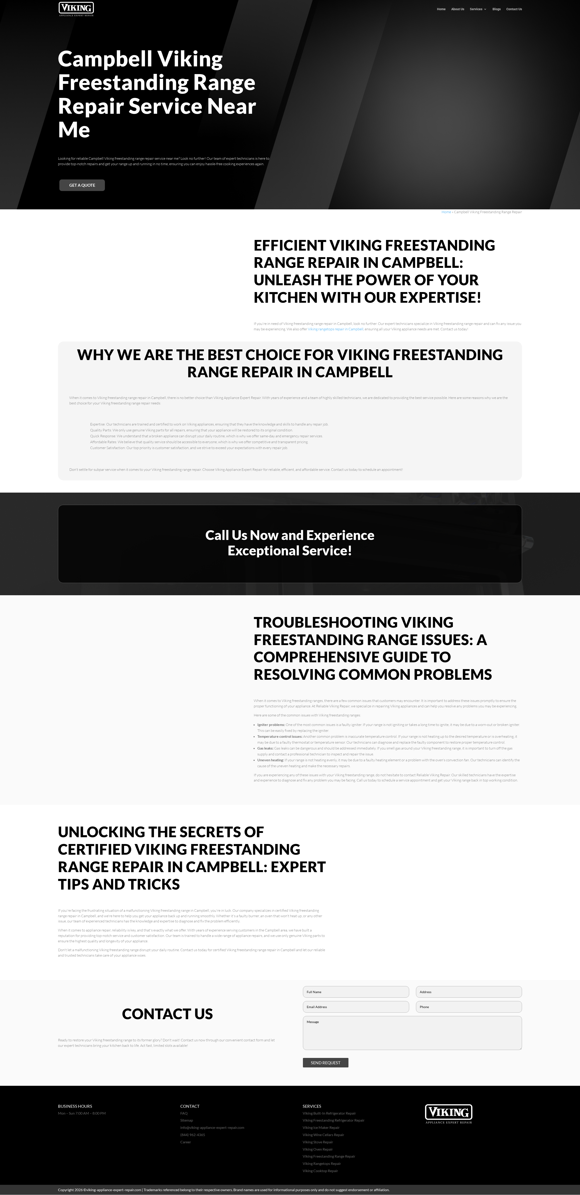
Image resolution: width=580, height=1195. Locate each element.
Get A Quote (82, 185)
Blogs (497, 9)
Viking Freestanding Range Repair (329, 1156)
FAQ (184, 1113)
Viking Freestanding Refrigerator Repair (334, 1120)
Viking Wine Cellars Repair (323, 1134)
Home (441, 9)
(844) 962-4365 (192, 1134)
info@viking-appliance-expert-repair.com (212, 1127)
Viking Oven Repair (318, 1149)
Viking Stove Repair (318, 1142)
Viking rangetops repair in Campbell (335, 329)
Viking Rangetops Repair (322, 1163)
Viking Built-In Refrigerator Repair (329, 1113)
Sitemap (186, 1120)
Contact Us (514, 9)
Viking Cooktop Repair (320, 1170)
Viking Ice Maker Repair (321, 1127)
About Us (457, 9)
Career (185, 1142)
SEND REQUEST (326, 1062)
